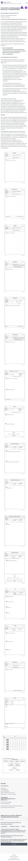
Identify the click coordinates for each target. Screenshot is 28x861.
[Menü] (26, 3)
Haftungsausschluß (14, 858)
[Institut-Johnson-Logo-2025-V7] (11, 3)
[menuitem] (26, 3)
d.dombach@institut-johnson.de (8, 807)
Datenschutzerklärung (14, 856)
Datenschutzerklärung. (6, 837)
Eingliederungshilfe (14, 826)
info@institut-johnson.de (9, 792)
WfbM (23, 826)
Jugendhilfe (4, 826)
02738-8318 (6, 791)
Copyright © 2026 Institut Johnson (14, 859)
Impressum (14, 854)
